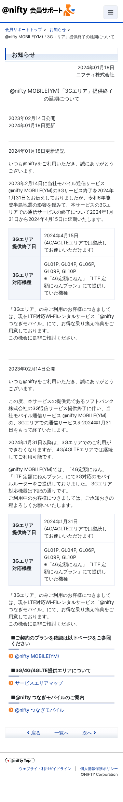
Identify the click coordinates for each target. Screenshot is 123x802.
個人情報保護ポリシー (99, 768)
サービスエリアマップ (39, 683)
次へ (87, 733)
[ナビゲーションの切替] (111, 12)
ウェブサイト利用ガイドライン (45, 768)
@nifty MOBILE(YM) (37, 656)
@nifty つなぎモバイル (39, 710)
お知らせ (58, 29)
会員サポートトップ (23, 29)
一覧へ (61, 733)
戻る (36, 733)
